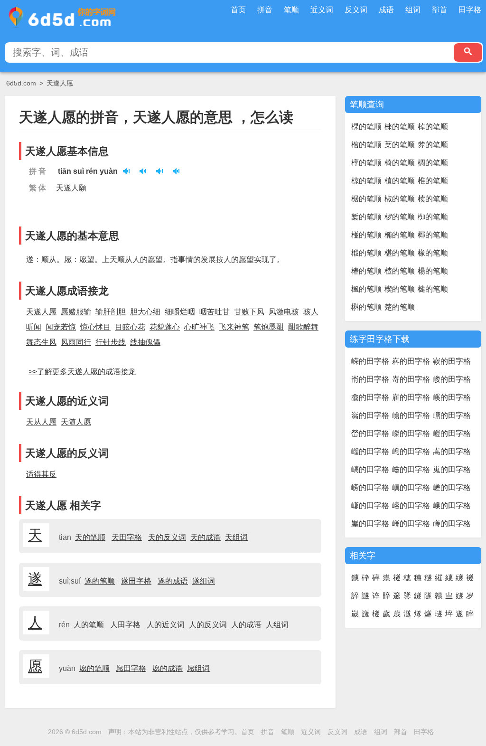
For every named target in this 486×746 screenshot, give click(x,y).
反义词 (356, 10)
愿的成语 (167, 668)
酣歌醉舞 (303, 327)
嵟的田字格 (411, 397)
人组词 (277, 625)
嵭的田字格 (370, 487)
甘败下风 (249, 312)
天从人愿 (41, 422)
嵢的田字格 (411, 415)
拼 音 (37, 171)
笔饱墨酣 (268, 327)
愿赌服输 (76, 312)
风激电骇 (284, 312)
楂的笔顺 (399, 271)
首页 (238, 10)
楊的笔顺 (433, 271)
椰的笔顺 (433, 235)
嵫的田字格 (411, 469)
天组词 (236, 537)
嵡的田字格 (370, 415)
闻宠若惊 (61, 327)
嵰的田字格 (370, 505)
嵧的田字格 (370, 451)
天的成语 (205, 537)
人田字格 (125, 625)
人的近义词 (166, 625)
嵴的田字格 (411, 523)
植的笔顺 (399, 181)
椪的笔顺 (366, 235)
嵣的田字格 (452, 415)
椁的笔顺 (366, 163)
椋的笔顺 (366, 181)
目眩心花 (130, 327)
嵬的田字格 (452, 469)
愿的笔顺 (94, 668)
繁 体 (37, 188)
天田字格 (127, 537)
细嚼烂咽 (180, 312)
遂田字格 (136, 581)
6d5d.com (21, 83)
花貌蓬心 (165, 327)
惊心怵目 (95, 327)
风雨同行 (76, 342)
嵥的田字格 (411, 433)
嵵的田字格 (452, 523)
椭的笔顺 (399, 235)
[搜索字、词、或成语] (468, 52)
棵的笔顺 (366, 127)
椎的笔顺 (433, 181)
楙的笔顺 (366, 307)
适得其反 (41, 474)
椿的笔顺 (366, 271)
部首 (439, 10)
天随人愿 (76, 422)
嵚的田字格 (452, 361)
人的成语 (246, 625)
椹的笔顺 (399, 253)
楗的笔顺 (433, 289)
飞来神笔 (234, 327)
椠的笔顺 (366, 217)
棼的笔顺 (433, 145)
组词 (413, 10)
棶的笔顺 (399, 127)
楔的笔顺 (399, 289)
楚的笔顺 (399, 307)
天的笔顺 (90, 537)
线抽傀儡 (145, 342)
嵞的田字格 (370, 397)
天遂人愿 (60, 83)
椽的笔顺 (433, 253)
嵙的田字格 (411, 361)
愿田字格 (131, 668)
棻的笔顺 (399, 145)
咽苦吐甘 (214, 312)
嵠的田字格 (452, 397)
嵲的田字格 (452, 505)
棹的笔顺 (433, 127)
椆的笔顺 (433, 163)
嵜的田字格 (411, 379)
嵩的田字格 (452, 451)
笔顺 (291, 10)
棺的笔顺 (366, 145)
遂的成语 (173, 581)
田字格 (469, 10)
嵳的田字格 (370, 523)
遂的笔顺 (99, 581)
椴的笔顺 (366, 253)
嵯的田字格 (452, 487)
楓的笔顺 (366, 289)
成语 (386, 10)
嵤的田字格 (370, 433)
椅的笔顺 (399, 163)
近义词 (321, 10)
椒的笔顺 (399, 199)
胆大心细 (145, 312)
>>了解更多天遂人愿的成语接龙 (82, 372)
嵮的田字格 (411, 487)
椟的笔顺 (433, 199)
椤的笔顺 (399, 217)
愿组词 (198, 668)
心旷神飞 (199, 327)
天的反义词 (167, 537)
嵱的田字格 (411, 505)
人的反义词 (208, 625)
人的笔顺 (89, 625)
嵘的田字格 (370, 361)
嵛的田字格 (370, 379)
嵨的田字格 (411, 451)
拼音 (264, 10)
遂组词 (203, 581)
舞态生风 (41, 342)
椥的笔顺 (433, 217)
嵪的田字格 (370, 469)
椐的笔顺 (366, 199)
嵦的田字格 (452, 433)
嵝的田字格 (452, 379)
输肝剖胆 (110, 312)
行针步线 (110, 342)
